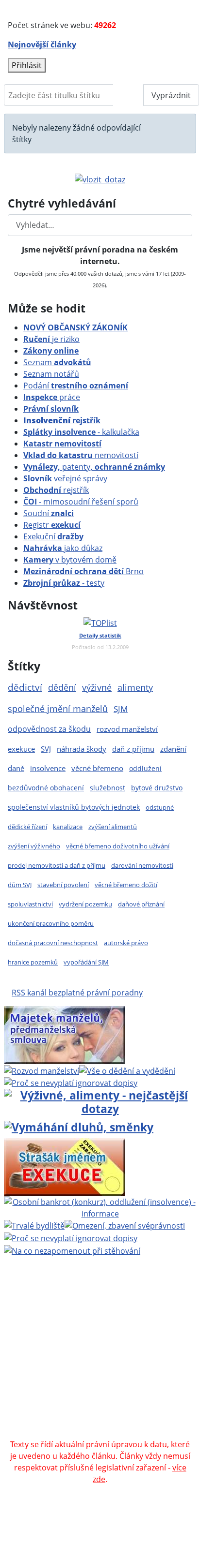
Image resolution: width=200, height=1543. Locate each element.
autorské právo (126, 942)
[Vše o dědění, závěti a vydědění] (127, 1070)
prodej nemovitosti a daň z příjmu (56, 865)
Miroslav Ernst (154, 1351)
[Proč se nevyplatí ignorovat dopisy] (70, 1237)
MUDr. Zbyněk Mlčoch (86, 1316)
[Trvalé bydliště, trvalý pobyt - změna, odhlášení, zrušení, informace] (34, 1225)
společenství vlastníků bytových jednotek (74, 807)
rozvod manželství (127, 729)
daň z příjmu (133, 749)
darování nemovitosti (142, 865)
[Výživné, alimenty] (100, 1101)
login (148, 1363)
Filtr (128, 95)
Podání (75, 385)
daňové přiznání (141, 904)
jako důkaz (62, 548)
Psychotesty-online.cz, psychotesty (74, 1421)
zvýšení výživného (34, 846)
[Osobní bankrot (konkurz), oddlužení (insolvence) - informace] (100, 1207)
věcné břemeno (97, 768)
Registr (52, 524)
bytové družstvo (157, 787)
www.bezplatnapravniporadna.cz (84, 1305)
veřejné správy (65, 478)
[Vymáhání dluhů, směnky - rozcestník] (78, 1126)
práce (51, 397)
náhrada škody (81, 749)
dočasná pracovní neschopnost (53, 942)
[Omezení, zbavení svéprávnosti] (125, 1225)
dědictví (25, 687)
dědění (62, 687)
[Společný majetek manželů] (64, 1034)
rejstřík (61, 420)
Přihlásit (27, 65)
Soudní (48, 513)
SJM (121, 708)
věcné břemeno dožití (126, 884)
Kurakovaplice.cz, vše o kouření (123, 1398)
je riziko (51, 339)
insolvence (48, 768)
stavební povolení (63, 884)
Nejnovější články (42, 44)
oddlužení (145, 768)
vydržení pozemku (85, 904)
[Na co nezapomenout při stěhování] (72, 1250)
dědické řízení (27, 826)
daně (16, 768)
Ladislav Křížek (154, 1340)
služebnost (107, 787)
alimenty (135, 687)
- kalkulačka (81, 432)
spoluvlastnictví (30, 904)
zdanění (173, 749)
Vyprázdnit (171, 95)
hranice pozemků (33, 962)
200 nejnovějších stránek (86, 1363)
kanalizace (68, 826)
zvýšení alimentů (112, 826)
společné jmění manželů (58, 708)
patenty (94, 466)
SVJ (46, 749)
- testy (63, 583)
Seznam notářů (51, 374)
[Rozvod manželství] (41, 1070)
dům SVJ (20, 884)
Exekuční (53, 536)
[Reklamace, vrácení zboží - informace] (70, 1082)
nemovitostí (80, 455)
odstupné (160, 807)
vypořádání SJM (86, 962)
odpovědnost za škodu (49, 729)
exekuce (21, 749)
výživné (97, 687)
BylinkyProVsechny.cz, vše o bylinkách (97, 1409)
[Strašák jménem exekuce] (64, 1166)
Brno (83, 571)
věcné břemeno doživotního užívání (117, 846)
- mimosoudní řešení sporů (80, 501)
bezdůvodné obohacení (46, 787)
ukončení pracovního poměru (51, 923)
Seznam (57, 362)
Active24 (74, 1340)
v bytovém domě (70, 559)
